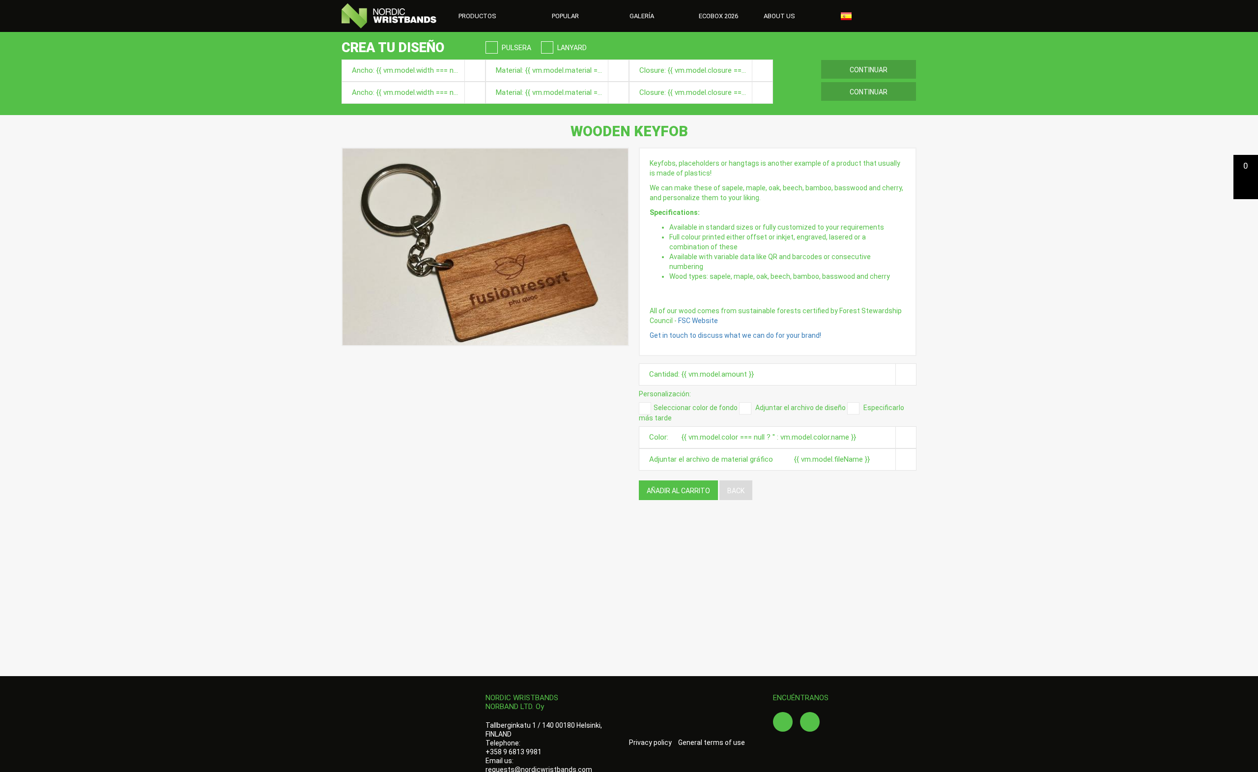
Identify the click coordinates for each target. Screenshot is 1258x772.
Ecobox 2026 (718, 16)
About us (780, 16)
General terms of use (711, 742)
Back (735, 491)
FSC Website (698, 321)
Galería (641, 16)
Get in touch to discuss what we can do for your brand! (735, 335)
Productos (478, 16)
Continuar (868, 70)
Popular (565, 16)
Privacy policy (650, 742)
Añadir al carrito (678, 491)
